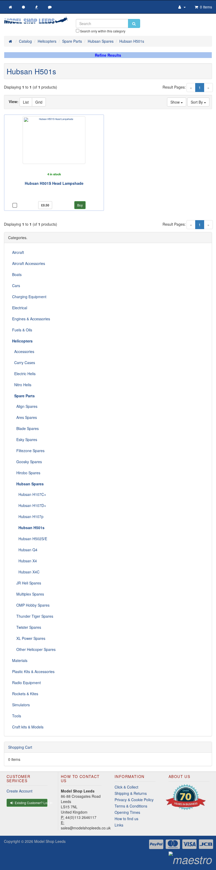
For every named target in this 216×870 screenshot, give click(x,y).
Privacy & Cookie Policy (134, 799)
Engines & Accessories (31, 318)
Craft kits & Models (27, 726)
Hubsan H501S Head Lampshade (54, 183)
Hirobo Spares (26, 472)
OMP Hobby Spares (31, 605)
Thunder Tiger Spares (32, 616)
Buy (80, 205)
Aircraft (18, 252)
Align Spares (24, 406)
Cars (16, 285)
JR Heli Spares (26, 583)
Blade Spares (25, 428)
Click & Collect (126, 787)
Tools (16, 715)
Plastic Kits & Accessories (33, 671)
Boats (17, 274)
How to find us (126, 818)
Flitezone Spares (28, 450)
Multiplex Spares (28, 594)
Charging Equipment (29, 296)
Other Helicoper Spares (34, 649)
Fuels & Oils (22, 329)
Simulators (21, 704)
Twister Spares (26, 627)
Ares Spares (24, 417)
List (26, 102)
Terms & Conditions (131, 806)
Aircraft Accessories (28, 263)
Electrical (19, 307)
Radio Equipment (26, 682)
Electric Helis (24, 373)
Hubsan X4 (24, 560)
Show (175, 102)
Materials (19, 660)
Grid (38, 102)
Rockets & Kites (25, 693)
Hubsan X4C (26, 571)
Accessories (23, 351)
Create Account (19, 791)
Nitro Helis (21, 384)
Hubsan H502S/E (29, 538)
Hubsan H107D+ (29, 505)
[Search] (134, 23)
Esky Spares (24, 439)
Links (119, 825)
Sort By (197, 102)
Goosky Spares (27, 461)
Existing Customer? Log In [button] (30, 802)
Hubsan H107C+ (29, 494)
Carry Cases (23, 362)
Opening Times (127, 812)
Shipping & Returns (131, 793)
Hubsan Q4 (24, 549)
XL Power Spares (28, 638)
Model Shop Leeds (50, 841)
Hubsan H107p (27, 516)
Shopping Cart (20, 747)
